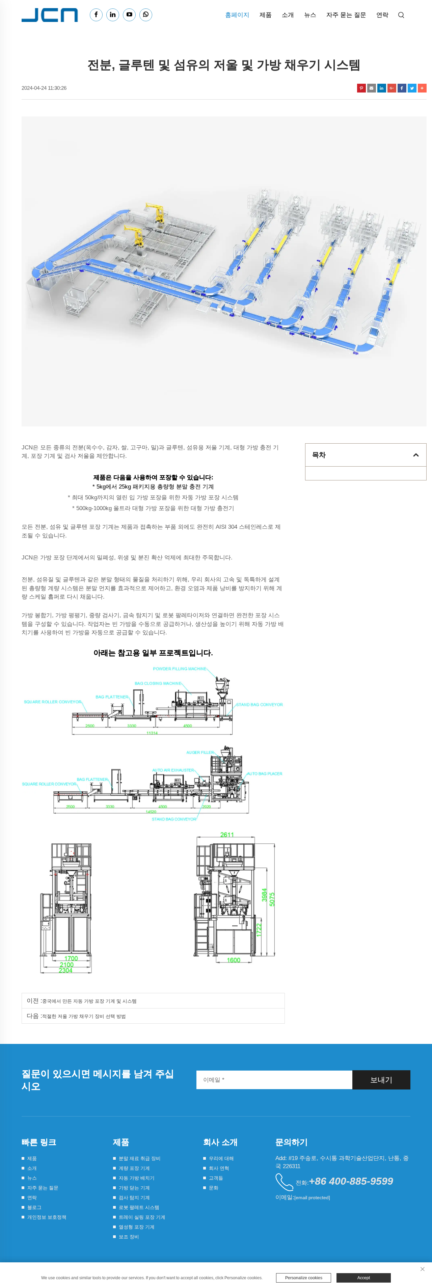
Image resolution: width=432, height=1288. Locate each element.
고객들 (216, 1178)
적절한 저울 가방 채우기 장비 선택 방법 (84, 1016)
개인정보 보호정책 (46, 1217)
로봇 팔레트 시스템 (139, 1207)
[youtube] (129, 14)
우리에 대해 (221, 1158)
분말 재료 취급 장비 (140, 1158)
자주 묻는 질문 (346, 14)
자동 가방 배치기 (137, 1178)
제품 (266, 14)
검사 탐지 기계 (134, 1197)
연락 (382, 14)
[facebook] (96, 14)
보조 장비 (129, 1236)
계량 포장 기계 (134, 1168)
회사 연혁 (219, 1168)
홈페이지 (237, 14)
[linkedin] (112, 14)
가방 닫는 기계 (134, 1187)
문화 (213, 1187)
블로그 (34, 1207)
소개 (288, 14)
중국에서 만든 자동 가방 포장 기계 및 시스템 (89, 1001)
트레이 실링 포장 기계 (142, 1217)
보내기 (381, 1080)
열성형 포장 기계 (137, 1227)
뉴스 (310, 14)
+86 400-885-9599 (351, 1181)
